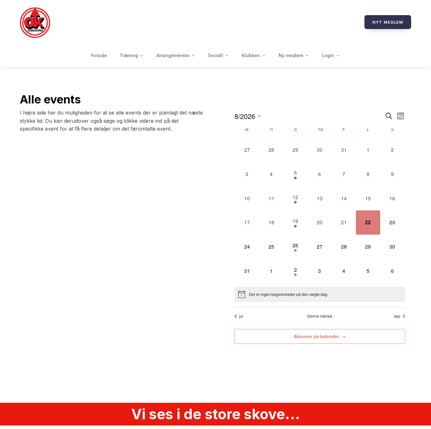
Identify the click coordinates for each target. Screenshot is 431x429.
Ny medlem (291, 55)
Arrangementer (172, 55)
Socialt (215, 55)
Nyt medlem (387, 22)
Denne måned (319, 316)
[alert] (319, 294)
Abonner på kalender (316, 336)
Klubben (251, 55)
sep (397, 316)
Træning (129, 55)
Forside (99, 55)
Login (328, 55)
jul (241, 316)
